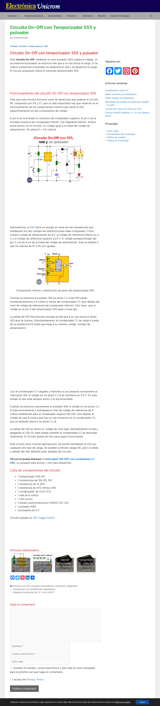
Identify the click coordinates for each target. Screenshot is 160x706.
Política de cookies (116, 137)
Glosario (101, 16)
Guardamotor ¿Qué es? (117, 90)
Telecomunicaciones (33, 16)
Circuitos (71, 16)
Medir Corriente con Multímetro (120, 94)
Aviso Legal (112, 131)
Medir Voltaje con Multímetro (119, 98)
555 (32, 227)
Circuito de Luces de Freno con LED (123, 109)
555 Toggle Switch (44, 517)
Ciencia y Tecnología (119, 16)
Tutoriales (12, 16)
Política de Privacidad (118, 140)
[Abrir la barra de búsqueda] (151, 16)
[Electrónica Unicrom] (33, 5)
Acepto (142, 702)
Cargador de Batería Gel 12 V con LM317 (33, 592)
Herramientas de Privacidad (121, 134)
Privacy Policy (35, 679)
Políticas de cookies (122, 702)
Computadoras (55, 16)
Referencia (88, 16)
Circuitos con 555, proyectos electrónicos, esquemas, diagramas (45, 586)
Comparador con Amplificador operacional (34, 589)
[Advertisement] (56, 82)
